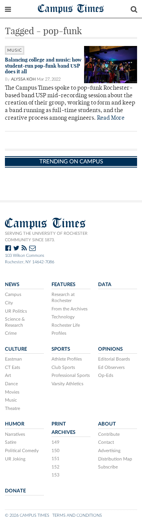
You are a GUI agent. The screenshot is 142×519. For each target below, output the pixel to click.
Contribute (109, 434)
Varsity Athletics (67, 383)
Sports (60, 349)
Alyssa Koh (23, 79)
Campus (13, 294)
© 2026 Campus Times (27, 515)
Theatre (12, 408)
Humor (14, 424)
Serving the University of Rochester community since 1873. (46, 236)
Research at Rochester (63, 297)
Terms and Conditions (77, 515)
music (14, 50)
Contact (106, 442)
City (9, 303)
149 (55, 442)
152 (55, 467)
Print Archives (63, 428)
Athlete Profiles (66, 359)
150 (55, 450)
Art (8, 375)
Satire (10, 442)
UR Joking (15, 459)
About (107, 424)
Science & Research (15, 322)
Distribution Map (115, 459)
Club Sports (63, 367)
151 (55, 458)
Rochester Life (65, 325)
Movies (12, 392)
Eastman (13, 359)
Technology (63, 317)
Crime (11, 333)
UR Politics (16, 311)
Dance (11, 383)
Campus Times (71, 8)
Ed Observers (111, 367)
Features (63, 284)
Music (11, 400)
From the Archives (69, 309)
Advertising (109, 450)
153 (55, 475)
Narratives (15, 434)
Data (104, 284)
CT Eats (12, 367)
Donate (15, 491)
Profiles (58, 333)
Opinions (110, 349)
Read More (111, 118)
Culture (16, 349)
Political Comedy (22, 450)
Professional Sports (70, 375)
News (12, 284)
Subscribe (108, 467)
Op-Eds (105, 375)
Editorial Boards (114, 359)
